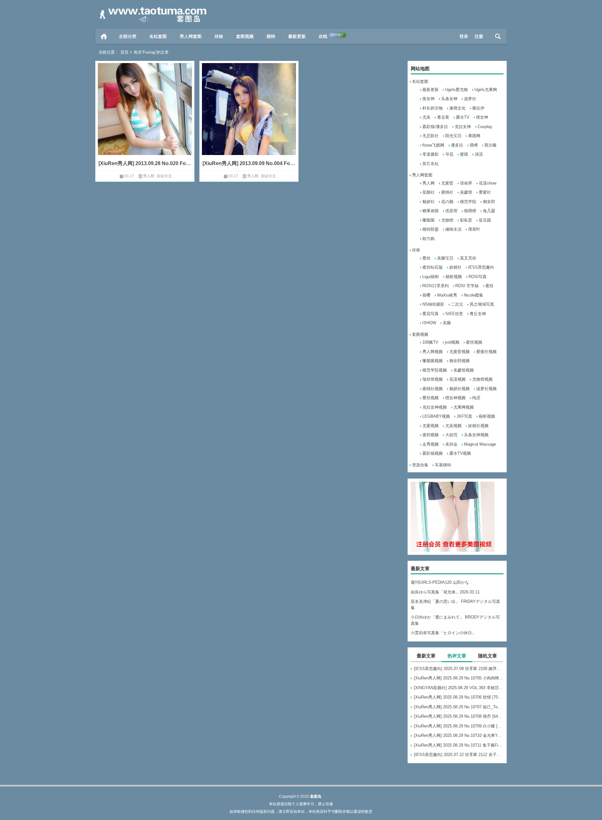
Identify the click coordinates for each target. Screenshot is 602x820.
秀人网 (428, 183)
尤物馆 (447, 220)
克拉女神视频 (434, 407)
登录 (463, 36)
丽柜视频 (454, 276)
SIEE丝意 (454, 313)
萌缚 (474, 145)
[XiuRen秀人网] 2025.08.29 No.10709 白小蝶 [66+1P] (459, 726)
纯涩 (476, 397)
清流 (479, 154)
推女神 (428, 98)
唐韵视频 (430, 434)
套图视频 (245, 36)
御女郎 (489, 201)
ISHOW (429, 322)
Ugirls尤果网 (485, 89)
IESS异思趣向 (481, 267)
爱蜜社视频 (486, 351)
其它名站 (430, 163)
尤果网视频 (463, 407)
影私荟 (466, 220)
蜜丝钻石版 (432, 267)
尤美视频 (453, 425)
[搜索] (498, 36)
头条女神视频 (476, 434)
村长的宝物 (432, 108)
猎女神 (482, 117)
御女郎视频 (459, 360)
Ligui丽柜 (430, 276)
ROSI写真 (477, 276)
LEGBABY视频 (436, 416)
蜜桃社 (447, 192)
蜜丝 (489, 285)
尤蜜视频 (430, 425)
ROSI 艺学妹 (467, 285)
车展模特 (443, 465)
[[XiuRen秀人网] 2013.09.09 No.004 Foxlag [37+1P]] (248, 118)
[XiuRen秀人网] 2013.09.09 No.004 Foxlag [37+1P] (249, 163)
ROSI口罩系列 (435, 285)
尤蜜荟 (447, 183)
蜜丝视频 (474, 342)
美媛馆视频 (463, 370)
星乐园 (485, 220)
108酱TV (430, 342)
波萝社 (470, 98)
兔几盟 (489, 210)
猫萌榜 (470, 210)
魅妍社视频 (459, 388)
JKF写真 (464, 416)
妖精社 (455, 267)
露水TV (462, 117)
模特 (271, 36)
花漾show (487, 183)
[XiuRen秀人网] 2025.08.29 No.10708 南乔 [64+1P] (459, 716)
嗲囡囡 (428, 220)
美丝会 (451, 444)
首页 (104, 36)
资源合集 (420, 465)
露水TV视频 (460, 453)
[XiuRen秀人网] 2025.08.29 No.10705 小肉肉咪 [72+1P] (459, 678)
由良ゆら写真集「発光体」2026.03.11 (445, 592)
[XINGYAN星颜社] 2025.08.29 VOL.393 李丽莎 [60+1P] (459, 687)
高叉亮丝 (468, 258)
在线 (331, 36)
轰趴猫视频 (432, 453)
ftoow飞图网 (433, 145)
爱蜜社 (485, 192)
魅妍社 (428, 201)
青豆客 (443, 117)
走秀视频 (430, 444)
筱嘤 (426, 295)
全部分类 (127, 36)
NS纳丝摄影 (433, 304)
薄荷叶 (474, 229)
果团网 (474, 135)
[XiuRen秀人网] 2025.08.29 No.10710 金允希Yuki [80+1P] (459, 735)
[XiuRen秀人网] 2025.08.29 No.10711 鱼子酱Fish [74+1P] (459, 745)
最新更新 (297, 36)
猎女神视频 (455, 397)
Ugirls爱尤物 (456, 89)
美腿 (447, 322)
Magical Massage (480, 444)
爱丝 (426, 258)
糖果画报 (430, 210)
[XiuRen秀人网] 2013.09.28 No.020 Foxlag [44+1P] (144, 163)
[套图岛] (151, 8)
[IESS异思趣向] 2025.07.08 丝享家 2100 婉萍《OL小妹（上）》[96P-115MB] (459, 668)
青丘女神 (478, 313)
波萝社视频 (486, 388)
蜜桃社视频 (432, 388)
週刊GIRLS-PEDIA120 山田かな (440, 582)
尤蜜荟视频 (459, 351)
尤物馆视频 (482, 379)
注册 (478, 36)
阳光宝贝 (453, 135)
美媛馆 (466, 192)
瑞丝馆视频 (432, 379)
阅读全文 (164, 176)
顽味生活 (453, 229)
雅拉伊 (478, 108)
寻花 (449, 154)
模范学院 (468, 201)
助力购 (428, 238)
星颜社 (428, 192)
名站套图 (158, 36)
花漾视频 (457, 379)
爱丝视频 (430, 397)
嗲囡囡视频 (432, 360)
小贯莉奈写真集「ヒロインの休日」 (443, 632)
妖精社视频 (478, 425)
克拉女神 (463, 126)
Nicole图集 (473, 295)
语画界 (466, 183)
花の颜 (447, 201)
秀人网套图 (191, 36)
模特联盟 (430, 229)
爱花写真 (430, 313)
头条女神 (449, 98)
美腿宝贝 (445, 258)
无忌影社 (430, 135)
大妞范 (451, 434)
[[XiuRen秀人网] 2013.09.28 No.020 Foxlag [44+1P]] (144, 118)
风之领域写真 (482, 304)
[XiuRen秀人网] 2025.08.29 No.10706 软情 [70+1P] (459, 697)
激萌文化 (457, 108)
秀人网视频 (432, 351)
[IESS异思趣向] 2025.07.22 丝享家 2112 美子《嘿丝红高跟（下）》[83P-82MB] (459, 754)
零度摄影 (430, 154)
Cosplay (485, 126)
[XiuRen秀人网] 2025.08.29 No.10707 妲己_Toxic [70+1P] (459, 707)
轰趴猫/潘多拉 (435, 126)
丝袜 (218, 36)
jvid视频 (452, 342)
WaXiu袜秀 (447, 295)
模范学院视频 (434, 370)
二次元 (457, 304)
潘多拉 (457, 145)
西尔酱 (490, 145)
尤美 (426, 117)
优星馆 (451, 210)
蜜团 (464, 154)
